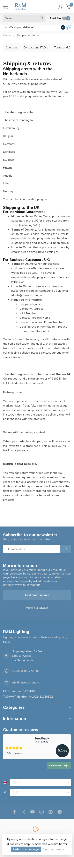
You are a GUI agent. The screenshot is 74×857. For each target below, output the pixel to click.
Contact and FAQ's (35, 47)
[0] (68, 6)
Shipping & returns (28, 35)
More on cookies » (53, 849)
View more (55, 765)
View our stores (37, 608)
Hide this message (26, 849)
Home (7, 35)
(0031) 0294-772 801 (25, 671)
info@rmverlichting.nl (25, 682)
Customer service (37, 595)
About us (11, 47)
